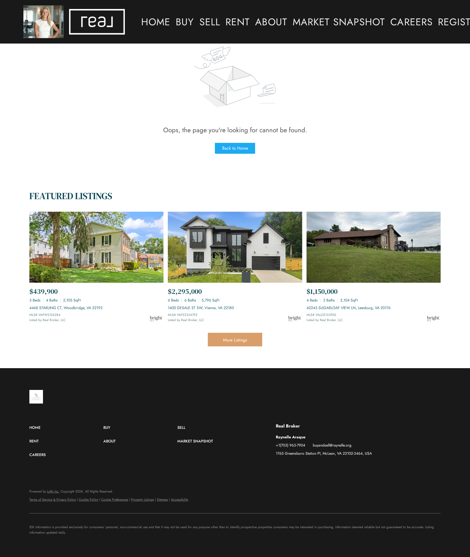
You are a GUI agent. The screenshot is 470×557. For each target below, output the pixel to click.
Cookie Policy (88, 499)
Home (155, 22)
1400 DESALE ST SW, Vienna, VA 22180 (201, 307)
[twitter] (302, 465)
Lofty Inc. (53, 491)
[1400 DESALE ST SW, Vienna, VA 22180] (235, 247)
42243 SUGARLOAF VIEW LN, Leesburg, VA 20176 (349, 307)
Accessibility (179, 499)
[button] (43, 21)
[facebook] (280, 465)
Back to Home (235, 148)
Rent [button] (237, 22)
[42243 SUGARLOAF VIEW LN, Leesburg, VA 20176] (374, 247)
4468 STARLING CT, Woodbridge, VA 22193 (66, 307)
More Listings (235, 340)
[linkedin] (291, 465)
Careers (411, 22)
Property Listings (142, 499)
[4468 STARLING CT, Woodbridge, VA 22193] (96, 247)
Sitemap (162, 499)
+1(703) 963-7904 (290, 445)
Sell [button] (209, 22)
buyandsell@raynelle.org (332, 445)
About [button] (271, 22)
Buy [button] (185, 22)
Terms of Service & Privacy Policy (52, 499)
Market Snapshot (339, 22)
